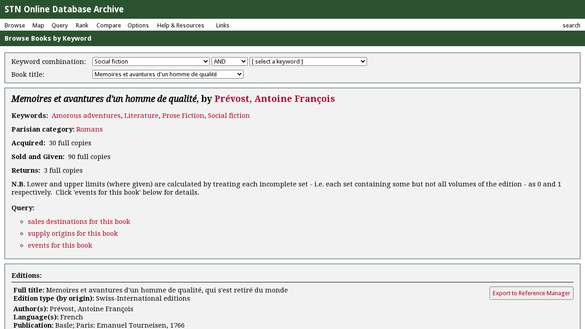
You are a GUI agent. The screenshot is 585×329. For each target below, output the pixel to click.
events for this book (60, 245)
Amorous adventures (86, 115)
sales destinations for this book (79, 222)
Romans (89, 129)
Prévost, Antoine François (274, 99)
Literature (141, 115)
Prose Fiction (183, 115)
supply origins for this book (73, 233)
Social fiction (229, 115)
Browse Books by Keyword (48, 38)
